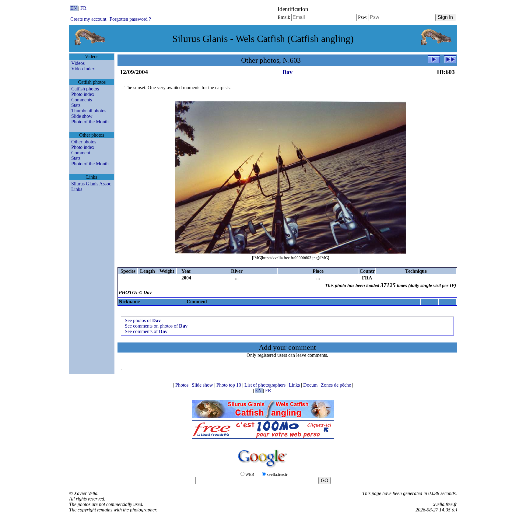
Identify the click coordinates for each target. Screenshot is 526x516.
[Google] (263, 468)
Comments (81, 99)
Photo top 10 (229, 385)
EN (74, 8)
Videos (78, 63)
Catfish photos (85, 88)
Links (76, 189)
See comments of (146, 331)
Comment (80, 152)
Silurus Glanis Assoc (91, 183)
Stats (75, 105)
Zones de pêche (336, 385)
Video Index (83, 68)
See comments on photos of (156, 325)
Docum (311, 385)
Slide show (82, 116)
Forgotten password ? (130, 19)
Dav (287, 71)
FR (83, 8)
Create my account (88, 19)
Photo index (82, 94)
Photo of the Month (90, 121)
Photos (182, 385)
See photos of (143, 320)
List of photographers (265, 385)
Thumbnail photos (88, 110)
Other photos (83, 141)
